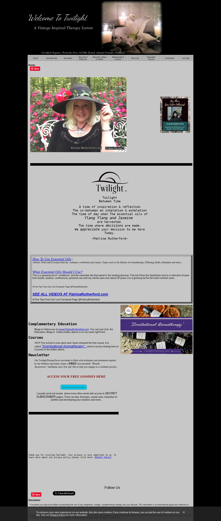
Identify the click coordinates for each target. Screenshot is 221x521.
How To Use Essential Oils (51, 259)
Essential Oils (51, 58)
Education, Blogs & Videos (99, 58)
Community (169, 58)
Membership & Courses (118, 58)
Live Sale (186, 58)
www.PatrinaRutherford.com (74, 329)
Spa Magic (68, 58)
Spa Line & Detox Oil (82, 58)
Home (35, 58)
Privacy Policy (57, 515)
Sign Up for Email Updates (73, 387)
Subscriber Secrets (151, 58)
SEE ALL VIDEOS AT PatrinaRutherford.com (70, 294)
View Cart (135, 58)
